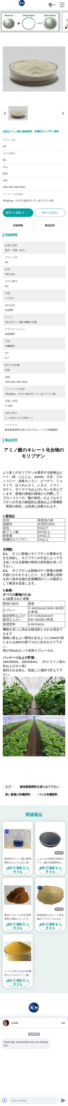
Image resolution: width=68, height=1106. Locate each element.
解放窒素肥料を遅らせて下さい (39, 786)
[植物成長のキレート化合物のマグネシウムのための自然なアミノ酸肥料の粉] (50, 895)
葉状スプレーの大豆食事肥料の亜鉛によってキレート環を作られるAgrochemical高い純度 (17, 917)
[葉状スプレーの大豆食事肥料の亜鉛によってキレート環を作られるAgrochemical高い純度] (17, 895)
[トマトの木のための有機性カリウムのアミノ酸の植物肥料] (17, 951)
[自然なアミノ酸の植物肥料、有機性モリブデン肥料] (34, 69)
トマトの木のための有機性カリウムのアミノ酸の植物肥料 (17, 973)
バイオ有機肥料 (48, 794)
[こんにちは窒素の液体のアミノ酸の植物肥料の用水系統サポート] (50, 839)
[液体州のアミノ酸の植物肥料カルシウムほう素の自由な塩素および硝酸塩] (17, 839)
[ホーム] (34, 1011)
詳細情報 (18, 225)
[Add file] (4, 1100)
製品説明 (50, 225)
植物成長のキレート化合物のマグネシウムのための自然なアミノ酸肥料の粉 (50, 917)
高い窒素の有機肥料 (17, 794)
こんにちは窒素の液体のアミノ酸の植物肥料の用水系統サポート (50, 860)
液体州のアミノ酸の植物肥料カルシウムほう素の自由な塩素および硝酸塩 (17, 860)
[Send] (63, 1100)
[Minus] (63, 1023)
